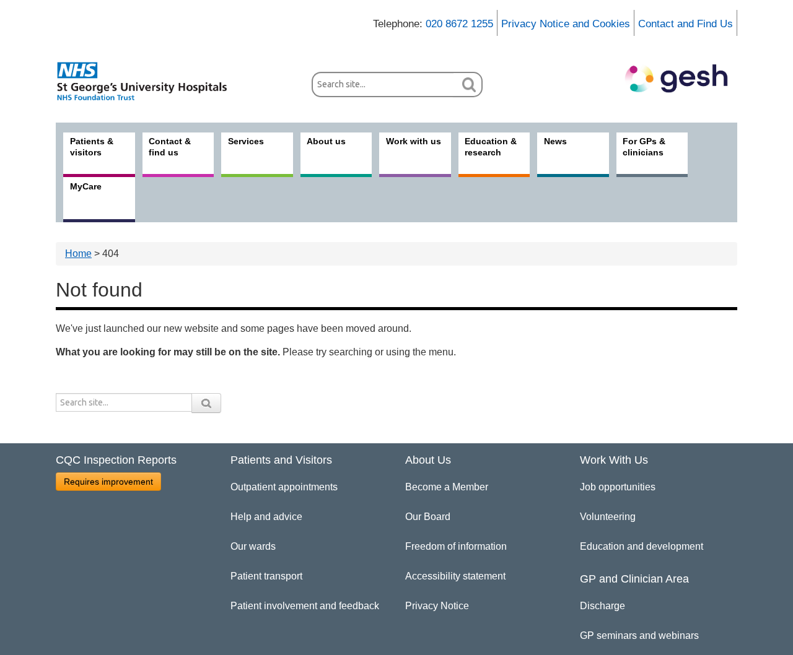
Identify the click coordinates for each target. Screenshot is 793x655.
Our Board (427, 516)
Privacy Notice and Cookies (565, 24)
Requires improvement (108, 482)
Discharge (602, 606)
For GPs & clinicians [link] (644, 146)
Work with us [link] (413, 141)
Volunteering (608, 516)
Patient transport (266, 576)
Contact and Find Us (685, 24)
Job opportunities (617, 487)
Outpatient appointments (284, 487)
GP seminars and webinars (639, 635)
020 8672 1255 (459, 24)
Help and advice (266, 516)
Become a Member (446, 487)
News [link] (555, 141)
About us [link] (326, 141)
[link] (149, 81)
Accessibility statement (455, 576)
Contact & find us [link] (170, 146)
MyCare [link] (86, 186)
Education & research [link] (491, 146)
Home (78, 253)
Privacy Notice (437, 606)
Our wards (253, 546)
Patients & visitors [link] (91, 146)
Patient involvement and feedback (304, 606)
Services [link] (246, 141)
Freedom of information (456, 546)
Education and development (641, 546)
